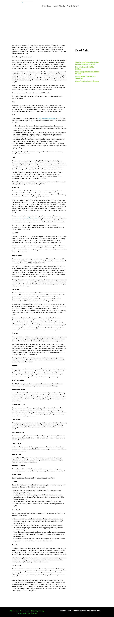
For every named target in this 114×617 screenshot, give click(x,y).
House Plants (59, 6)
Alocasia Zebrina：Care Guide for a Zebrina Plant (85, 77)
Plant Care (72, 6)
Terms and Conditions (27, 613)
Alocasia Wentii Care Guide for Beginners (87, 81)
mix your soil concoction (47, 118)
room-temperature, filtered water (26, 218)
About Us (14, 611)
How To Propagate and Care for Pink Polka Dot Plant (87, 73)
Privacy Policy (37, 611)
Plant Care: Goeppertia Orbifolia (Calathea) (84, 68)
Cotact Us (24, 611)
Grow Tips (46, 6)
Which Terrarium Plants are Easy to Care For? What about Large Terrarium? (87, 63)
